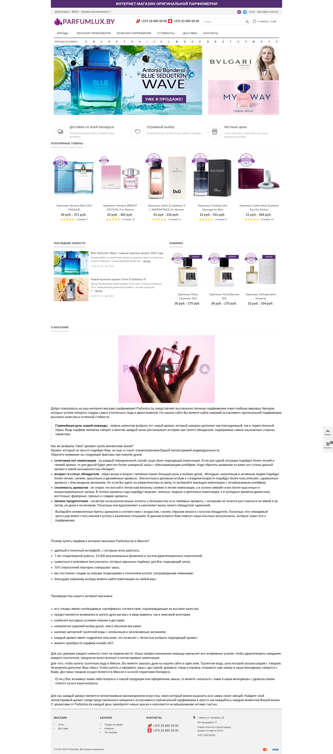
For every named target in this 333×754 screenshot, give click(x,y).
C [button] (102, 41)
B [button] (94, 41)
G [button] (132, 41)
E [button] (117, 41)
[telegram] (245, 12)
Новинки (176, 243)
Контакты (210, 33)
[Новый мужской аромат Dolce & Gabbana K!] (71, 289)
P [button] (200, 41)
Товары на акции (113, 724)
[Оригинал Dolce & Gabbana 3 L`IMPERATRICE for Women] (166, 177)
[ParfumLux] (84, 21)
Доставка (190, 33)
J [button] (154, 41)
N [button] (185, 41)
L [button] (169, 41)
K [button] (161, 41)
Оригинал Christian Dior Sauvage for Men (213, 207)
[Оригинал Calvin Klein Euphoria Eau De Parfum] (259, 177)
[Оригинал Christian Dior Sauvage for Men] (213, 177)
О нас (252, 11)
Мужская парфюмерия (134, 33)
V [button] (246, 41)
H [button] (140, 41)
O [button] (192, 41)
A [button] (86, 41)
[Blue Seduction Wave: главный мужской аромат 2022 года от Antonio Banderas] (71, 262)
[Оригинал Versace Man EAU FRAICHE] (74, 177)
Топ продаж (110, 732)
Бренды (62, 33)
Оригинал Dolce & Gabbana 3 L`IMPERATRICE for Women (166, 207)
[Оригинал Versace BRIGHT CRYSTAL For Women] (120, 177)
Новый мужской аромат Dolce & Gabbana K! (118, 279)
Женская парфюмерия (94, 33)
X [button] (261, 41)
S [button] (223, 41)
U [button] (238, 41)
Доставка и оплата (268, 11)
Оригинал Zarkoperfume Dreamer (261, 296)
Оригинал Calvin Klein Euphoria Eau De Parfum (259, 207)
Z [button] (276, 41)
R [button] (215, 41)
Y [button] (269, 41)
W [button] (254, 41)
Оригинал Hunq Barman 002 (224, 296)
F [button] (124, 41)
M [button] (177, 41)
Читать (147, 261)
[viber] (239, 12)
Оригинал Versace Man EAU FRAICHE (74, 207)
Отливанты (165, 33)
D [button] (109, 41)
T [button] (230, 41)
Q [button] (208, 41)
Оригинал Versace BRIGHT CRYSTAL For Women (120, 207)
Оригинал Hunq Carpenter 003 (188, 296)
